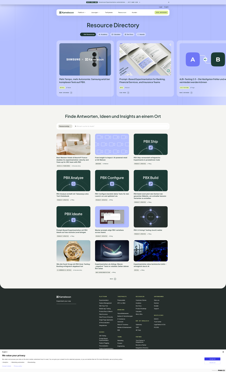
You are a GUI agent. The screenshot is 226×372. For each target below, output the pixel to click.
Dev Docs (139, 306)
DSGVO (156, 319)
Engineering (121, 346)
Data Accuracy (103, 314)
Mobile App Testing (105, 308)
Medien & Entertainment (124, 327)
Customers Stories (141, 300)
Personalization (103, 346)
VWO (137, 327)
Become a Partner (141, 345)
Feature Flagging (104, 343)
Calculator (139, 311)
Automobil (120, 321)
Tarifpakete (109, 12)
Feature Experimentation (106, 348)
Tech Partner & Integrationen (140, 341)
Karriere (156, 303)
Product (120, 343)
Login (160, 7)
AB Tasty (138, 330)
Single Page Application (106, 320)
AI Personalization (104, 322)
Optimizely (139, 324)
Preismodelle (121, 300)
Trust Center (157, 321)
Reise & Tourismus (123, 324)
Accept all (212, 359)
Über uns (156, 300)
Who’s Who (139, 314)
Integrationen (103, 325)
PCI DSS (156, 327)
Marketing (120, 340)
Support (156, 308)
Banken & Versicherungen (125, 316)
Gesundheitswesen (123, 313)
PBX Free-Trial (103, 306)
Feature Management (105, 303)
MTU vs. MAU (121, 303)
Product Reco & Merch (105, 311)
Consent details (6, 366)
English (4, 352)
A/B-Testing (102, 335)
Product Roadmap (141, 308)
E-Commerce (121, 319)
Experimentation (104, 300)
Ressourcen (122, 12)
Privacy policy (18, 366)
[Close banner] (168, 2)
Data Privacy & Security (106, 317)
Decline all (212, 362)
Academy (138, 303)
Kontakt (156, 306)
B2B (119, 330)
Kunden (134, 12)
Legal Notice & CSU (159, 324)
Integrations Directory (142, 348)
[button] (166, 6)
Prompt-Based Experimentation (104, 339)
